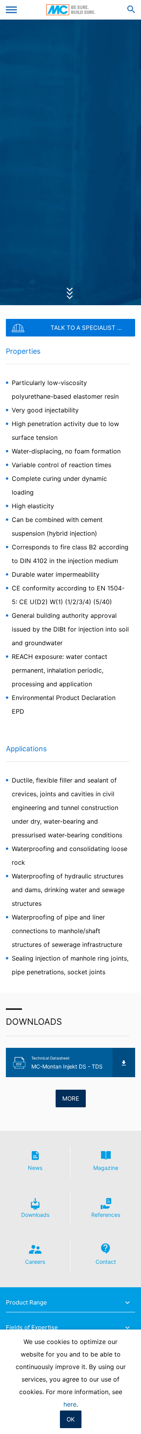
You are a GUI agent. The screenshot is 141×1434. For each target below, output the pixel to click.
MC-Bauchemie (70, 9)
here (69, 1404)
